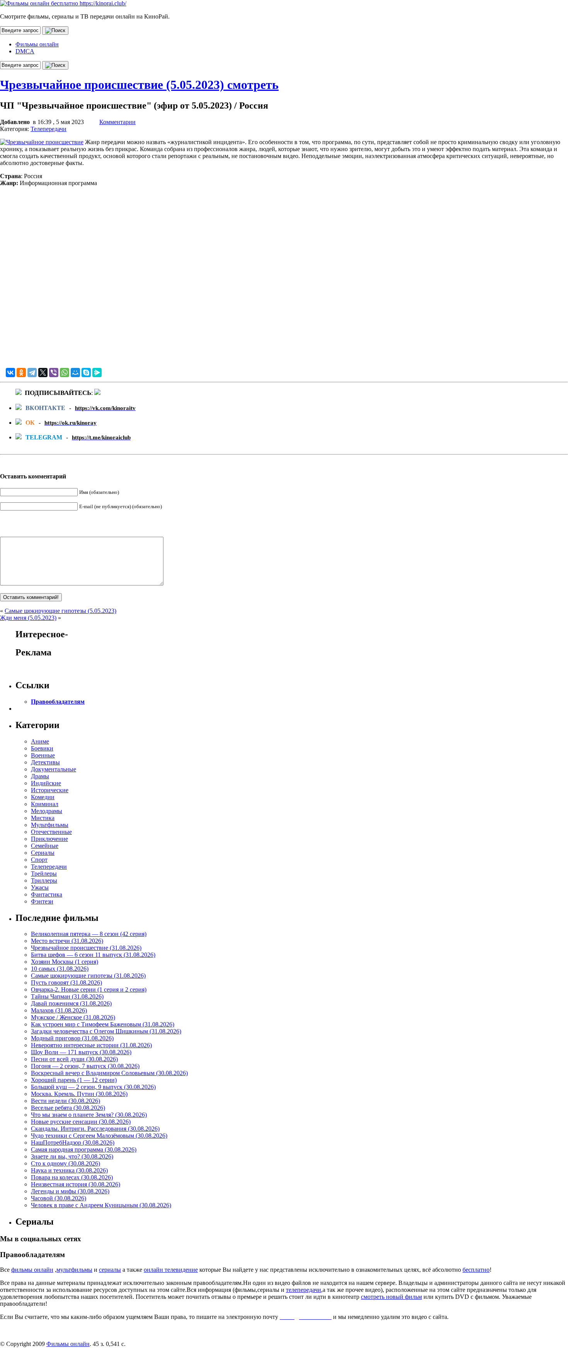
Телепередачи (48, 129)
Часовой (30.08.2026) (58, 1198)
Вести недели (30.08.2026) (65, 1100)
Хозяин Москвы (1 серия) (64, 961)
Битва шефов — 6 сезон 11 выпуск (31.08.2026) (93, 954)
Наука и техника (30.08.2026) (69, 1170)
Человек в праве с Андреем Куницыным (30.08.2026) (101, 1205)
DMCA (24, 51)
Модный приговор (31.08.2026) (72, 1038)
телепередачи (303, 1289)
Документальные (53, 769)
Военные (43, 755)
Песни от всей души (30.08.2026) (74, 1059)
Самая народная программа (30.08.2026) (83, 1149)
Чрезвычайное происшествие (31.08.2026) (86, 947)
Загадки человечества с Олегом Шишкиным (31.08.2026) (106, 1031)
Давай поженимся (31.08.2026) (71, 1003)
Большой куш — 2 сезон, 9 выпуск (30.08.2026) (93, 1087)
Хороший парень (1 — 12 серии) (74, 1080)
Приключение (49, 838)
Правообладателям (58, 701)
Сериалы (42, 852)
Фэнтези (42, 901)
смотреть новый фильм (391, 1296)
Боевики (42, 748)
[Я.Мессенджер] (97, 372)
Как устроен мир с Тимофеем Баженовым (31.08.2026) (102, 1024)
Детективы (45, 762)
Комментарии (117, 122)
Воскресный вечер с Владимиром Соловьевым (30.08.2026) (109, 1073)
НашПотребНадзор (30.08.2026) (72, 1142)
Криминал (44, 804)
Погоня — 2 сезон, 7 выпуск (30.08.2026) (85, 1066)
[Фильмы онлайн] (63, 3)
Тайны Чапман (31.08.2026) (67, 996)
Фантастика (46, 894)
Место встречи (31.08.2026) (67, 941)
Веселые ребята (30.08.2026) (68, 1107)
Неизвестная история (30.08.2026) (75, 1184)
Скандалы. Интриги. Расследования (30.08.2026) (95, 1128)
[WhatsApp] (64, 372)
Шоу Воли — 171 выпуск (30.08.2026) (81, 1052)
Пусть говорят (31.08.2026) (66, 982)
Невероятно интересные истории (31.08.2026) (91, 1045)
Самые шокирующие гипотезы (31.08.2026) (88, 975)
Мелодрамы (46, 811)
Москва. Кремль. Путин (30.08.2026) (79, 1094)
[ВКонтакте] (10, 372)
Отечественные (51, 832)
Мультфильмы (49, 825)
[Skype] (86, 372)
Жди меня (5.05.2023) (28, 617)
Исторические (49, 790)
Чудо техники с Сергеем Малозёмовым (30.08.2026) (99, 1135)
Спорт (39, 859)
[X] (43, 372)
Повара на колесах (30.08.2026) (72, 1177)
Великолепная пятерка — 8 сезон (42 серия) (88, 934)
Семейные (44, 845)
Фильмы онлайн (37, 44)
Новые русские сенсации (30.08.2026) (81, 1121)
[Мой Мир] (75, 372)
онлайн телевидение (171, 1269)
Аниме (40, 741)
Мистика (42, 818)
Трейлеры (44, 873)
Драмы (40, 776)
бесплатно (476, 1269)
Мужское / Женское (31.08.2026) (73, 1017)
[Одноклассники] (21, 372)
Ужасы (40, 887)
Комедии (42, 797)
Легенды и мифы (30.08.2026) (70, 1191)
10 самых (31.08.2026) (59, 968)
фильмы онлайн (32, 1269)
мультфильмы (74, 1269)
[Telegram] (32, 372)
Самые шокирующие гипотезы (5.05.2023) (60, 610)
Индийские (46, 783)
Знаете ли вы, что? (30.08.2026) (72, 1156)
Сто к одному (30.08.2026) (65, 1163)
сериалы (110, 1269)
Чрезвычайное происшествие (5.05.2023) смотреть (139, 85)
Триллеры (44, 880)
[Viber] (53, 372)
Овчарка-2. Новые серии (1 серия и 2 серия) (88, 989)
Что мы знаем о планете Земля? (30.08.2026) (89, 1114)
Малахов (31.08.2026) (59, 1010)
